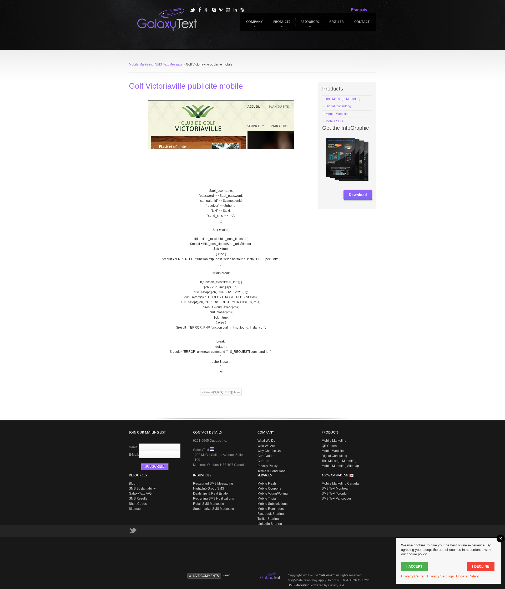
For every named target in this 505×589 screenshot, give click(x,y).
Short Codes (138, 504)
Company (254, 24)
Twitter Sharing (268, 519)
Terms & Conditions (271, 471)
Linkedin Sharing (269, 524)
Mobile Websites (337, 114)
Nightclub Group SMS (208, 488)
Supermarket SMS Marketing (213, 509)
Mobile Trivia (266, 498)
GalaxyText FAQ (140, 493)
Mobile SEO (334, 121)
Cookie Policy (467, 576)
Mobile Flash (266, 483)
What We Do (266, 440)
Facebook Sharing (270, 514)
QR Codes (329, 446)
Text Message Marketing (339, 461)
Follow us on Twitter (133, 532)
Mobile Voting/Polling (272, 493)
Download (358, 195)
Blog (132, 483)
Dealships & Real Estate (210, 493)
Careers (263, 461)
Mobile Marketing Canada (340, 483)
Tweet (225, 575)
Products (281, 24)
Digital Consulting (338, 106)
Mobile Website (333, 451)
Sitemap (135, 509)
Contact (362, 22)
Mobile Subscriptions (272, 504)
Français (359, 9)
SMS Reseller (139, 498)
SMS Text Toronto (334, 493)
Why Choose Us (269, 451)
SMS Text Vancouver (336, 498)
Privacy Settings (440, 576)
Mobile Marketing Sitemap (340, 466)
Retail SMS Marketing (208, 504)
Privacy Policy (267, 466)
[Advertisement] (256, 554)
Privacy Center (413, 576)
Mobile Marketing (334, 440)
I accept (414, 566)
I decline (480, 566)
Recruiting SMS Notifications (213, 498)
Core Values (266, 456)
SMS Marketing (299, 585)
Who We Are (266, 446)
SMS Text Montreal (335, 488)
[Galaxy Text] (270, 576)
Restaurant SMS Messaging (213, 483)
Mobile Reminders (270, 509)
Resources (309, 24)
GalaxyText (327, 575)
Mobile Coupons (269, 488)
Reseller (336, 22)
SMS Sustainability (142, 488)
